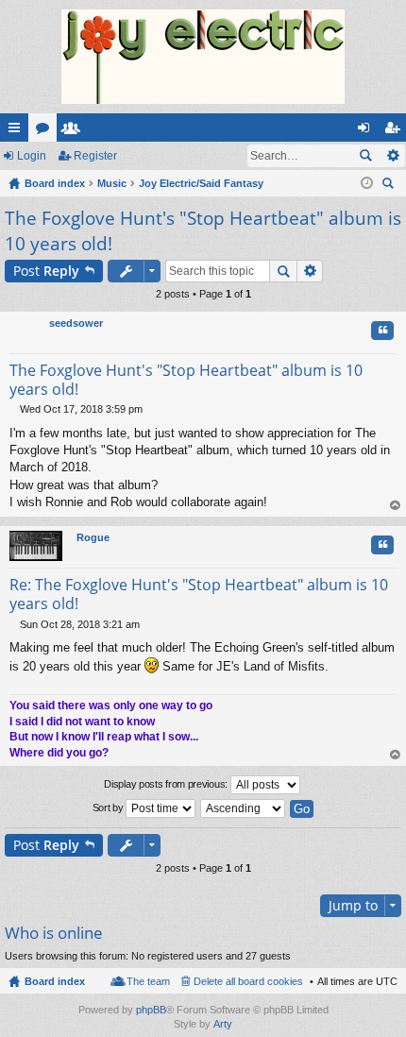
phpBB (151, 1009)
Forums (46, 131)
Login (31, 155)
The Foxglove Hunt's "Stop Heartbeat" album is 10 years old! (186, 380)
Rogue (93, 537)
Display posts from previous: (166, 784)
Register (95, 155)
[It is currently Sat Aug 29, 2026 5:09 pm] (367, 183)
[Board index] (203, 56)
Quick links (18, 131)
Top (395, 506)
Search (365, 155)
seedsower (76, 323)
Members (74, 131)
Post (46, 271)
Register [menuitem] (395, 131)
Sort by (110, 807)
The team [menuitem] (148, 981)
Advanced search (392, 155)
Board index (55, 981)
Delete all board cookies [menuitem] (248, 981)
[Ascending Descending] (243, 808)
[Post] (14, 409)
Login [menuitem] (367, 131)
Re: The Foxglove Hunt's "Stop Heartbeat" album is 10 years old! (198, 594)
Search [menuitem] (390, 186)
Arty (222, 1023)
